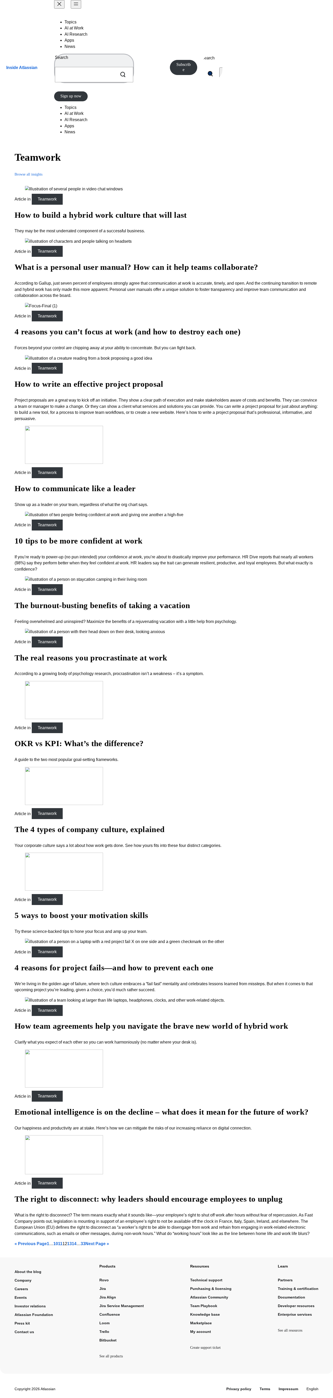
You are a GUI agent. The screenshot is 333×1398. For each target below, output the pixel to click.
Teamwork (47, 199)
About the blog (28, 1272)
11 (60, 1243)
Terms (265, 1389)
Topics (70, 22)
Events (21, 1297)
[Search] (123, 74)
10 (55, 1243)
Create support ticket (205, 1348)
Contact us (24, 1332)
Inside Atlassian (21, 67)
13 (69, 1243)
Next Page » (97, 1243)
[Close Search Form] (221, 73)
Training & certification (298, 1289)
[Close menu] (59, 4)
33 (83, 1243)
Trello (104, 1332)
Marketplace (201, 1323)
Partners (285, 1280)
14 (74, 1243)
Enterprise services (295, 1314)
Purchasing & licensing (211, 1289)
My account (200, 1332)
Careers (21, 1289)
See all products (111, 1356)
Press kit (22, 1323)
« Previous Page (31, 1243)
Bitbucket (108, 1340)
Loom (104, 1323)
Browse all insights (28, 174)
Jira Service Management (121, 1306)
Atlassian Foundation (34, 1315)
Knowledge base (205, 1314)
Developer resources (296, 1306)
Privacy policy (238, 1389)
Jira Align (107, 1297)
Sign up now (70, 96)
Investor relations (30, 1306)
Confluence (109, 1314)
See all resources (290, 1330)
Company (23, 1280)
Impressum (288, 1389)
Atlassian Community (209, 1297)
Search (61, 57)
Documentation (291, 1297)
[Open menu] (76, 4)
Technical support (206, 1280)
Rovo (104, 1280)
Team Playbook (203, 1306)
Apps (69, 40)
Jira (102, 1289)
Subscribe (183, 67)
